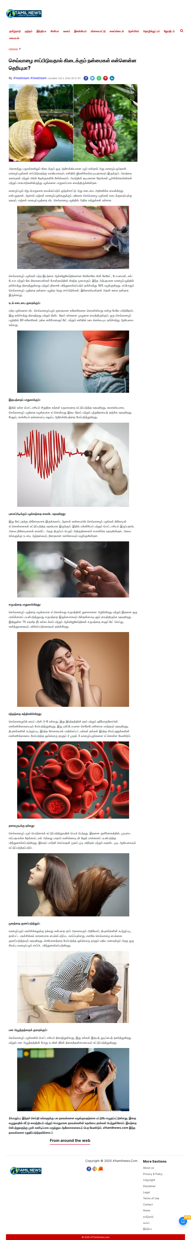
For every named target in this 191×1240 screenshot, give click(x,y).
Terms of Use (151, 1198)
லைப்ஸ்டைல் (117, 31)
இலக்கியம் (80, 31)
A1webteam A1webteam (30, 78)
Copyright (149, 1179)
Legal (146, 1192)
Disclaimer (149, 1186)
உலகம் (66, 31)
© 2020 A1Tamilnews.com (95, 1237)
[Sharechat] (94, 1168)
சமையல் (14, 38)
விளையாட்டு (98, 31)
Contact (148, 1204)
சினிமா (55, 31)
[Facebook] (89, 1168)
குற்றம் (28, 31)
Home (146, 1210)
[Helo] (100, 1168)
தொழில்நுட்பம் (151, 31)
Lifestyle (13, 48)
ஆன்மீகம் (133, 31)
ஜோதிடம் (169, 31)
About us (148, 1167)
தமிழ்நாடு (15, 31)
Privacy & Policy (153, 1174)
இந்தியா (41, 31)
